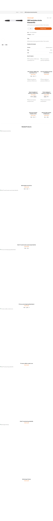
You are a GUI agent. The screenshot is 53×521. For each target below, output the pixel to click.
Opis (28, 38)
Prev (48, 17)
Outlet (21, 12)
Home (17, 12)
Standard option (49, 47)
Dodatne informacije (31, 44)
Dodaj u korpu (43, 28)
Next (50, 17)
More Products (30, 56)
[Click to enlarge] (3, 40)
